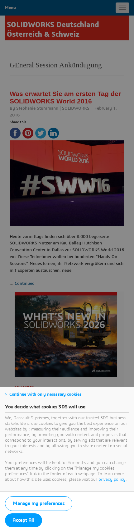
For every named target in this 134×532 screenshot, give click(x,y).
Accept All (23, 520)
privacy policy (112, 479)
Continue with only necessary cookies (45, 394)
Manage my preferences (39, 503)
